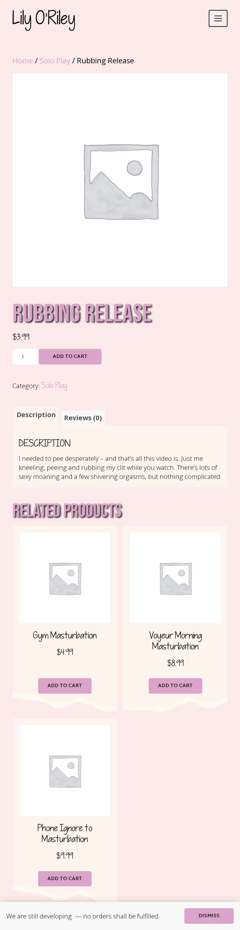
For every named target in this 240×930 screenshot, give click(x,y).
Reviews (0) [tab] (83, 417)
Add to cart (70, 356)
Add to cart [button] (65, 686)
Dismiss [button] (209, 916)
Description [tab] (36, 414)
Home (22, 60)
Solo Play (55, 60)
